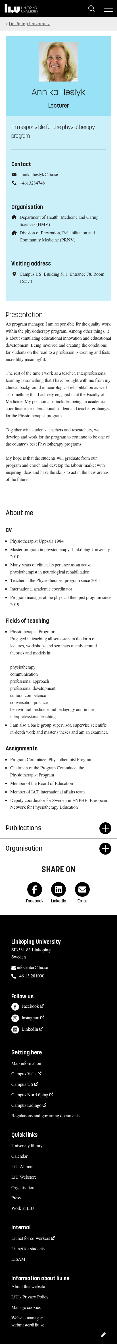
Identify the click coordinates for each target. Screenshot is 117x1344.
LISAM (18, 1259)
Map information (26, 1063)
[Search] (91, 8)
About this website (28, 1286)
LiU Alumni (22, 1166)
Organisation (22, 1187)
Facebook (30, 1006)
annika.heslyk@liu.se (39, 174)
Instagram (30, 1017)
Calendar (19, 1156)
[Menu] (108, 8)
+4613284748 (32, 183)
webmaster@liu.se (27, 1325)
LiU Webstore (24, 1177)
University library (27, 1145)
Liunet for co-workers (30, 1238)
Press (16, 1197)
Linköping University (29, 24)
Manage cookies (26, 1307)
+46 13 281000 (30, 976)
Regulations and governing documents (45, 1115)
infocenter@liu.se (32, 967)
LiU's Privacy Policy (30, 1297)
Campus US (22, 1084)
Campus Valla (24, 1074)
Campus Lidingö (26, 1105)
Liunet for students (28, 1248)
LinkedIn (30, 1029)
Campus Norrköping (29, 1094)
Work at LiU (22, 1208)
